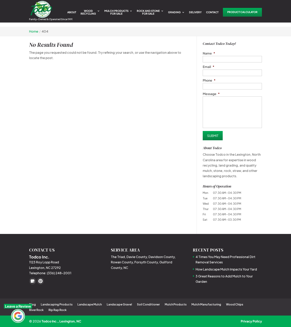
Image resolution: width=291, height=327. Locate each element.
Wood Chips (234, 304)
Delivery (195, 12)
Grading (174, 12)
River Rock (36, 310)
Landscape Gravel (119, 304)
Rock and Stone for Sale (148, 12)
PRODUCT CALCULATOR (242, 12)
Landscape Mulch (89, 304)
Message (211, 94)
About (71, 12)
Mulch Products (175, 304)
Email (208, 67)
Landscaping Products (56, 304)
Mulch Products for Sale (116, 12)
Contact (212, 12)
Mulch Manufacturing (206, 304)
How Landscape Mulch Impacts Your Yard (226, 269)
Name (209, 53)
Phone (209, 80)
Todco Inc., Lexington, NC (61, 321)
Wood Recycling (88, 12)
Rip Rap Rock (57, 310)
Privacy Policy (251, 321)
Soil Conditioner (148, 304)
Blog (32, 304)
